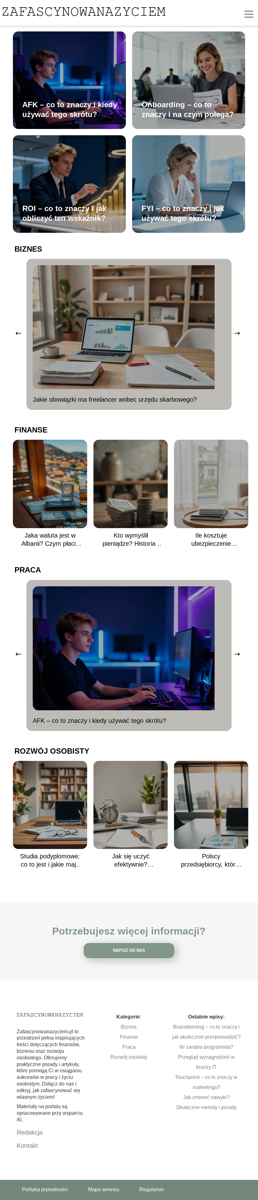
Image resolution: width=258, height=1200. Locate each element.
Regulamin (151, 1189)
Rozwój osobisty (51, 751)
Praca (27, 570)
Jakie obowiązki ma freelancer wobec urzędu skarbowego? (115, 399)
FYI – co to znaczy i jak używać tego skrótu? (183, 213)
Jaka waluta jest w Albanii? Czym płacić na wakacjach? (50, 540)
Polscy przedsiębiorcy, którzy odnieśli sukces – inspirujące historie (211, 860)
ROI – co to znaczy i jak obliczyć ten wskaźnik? (64, 213)
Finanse (31, 430)
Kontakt (27, 1145)
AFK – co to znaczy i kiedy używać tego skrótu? (69, 109)
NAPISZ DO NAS (129, 950)
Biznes (28, 249)
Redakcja (29, 1132)
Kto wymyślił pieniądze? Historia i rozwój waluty (131, 540)
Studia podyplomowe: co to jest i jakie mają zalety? (50, 860)
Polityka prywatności (45, 1189)
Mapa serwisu (103, 1189)
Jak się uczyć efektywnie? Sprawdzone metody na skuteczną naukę (130, 860)
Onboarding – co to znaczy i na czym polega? (188, 109)
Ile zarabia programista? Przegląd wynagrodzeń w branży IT (206, 1057)
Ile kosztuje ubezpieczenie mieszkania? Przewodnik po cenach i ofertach (211, 540)
